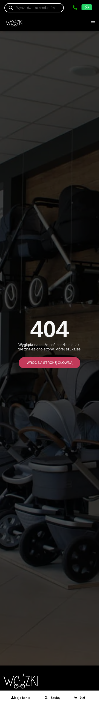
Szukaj (56, 697)
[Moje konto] (12, 697)
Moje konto (22, 697)
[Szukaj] (46, 697)
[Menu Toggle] (93, 22)
